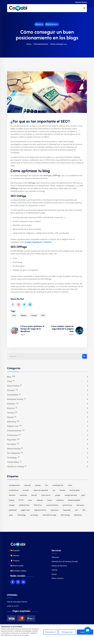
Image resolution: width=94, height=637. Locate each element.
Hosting (12, 412)
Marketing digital (74, 500)
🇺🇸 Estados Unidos (18, 571)
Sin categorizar (15, 453)
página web (25, 510)
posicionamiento (52, 505)
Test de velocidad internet (17, 602)
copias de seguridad (40, 490)
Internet (11, 417)
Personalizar (49, 632)
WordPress (78, 515)
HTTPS (21, 500)
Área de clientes (81, 2)
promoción (80, 505)
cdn (46, 485)
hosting (11, 500)
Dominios (12, 403)
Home (28, 44)
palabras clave (24, 505)
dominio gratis (75, 490)
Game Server (46, 495)
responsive (54, 510)
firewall (34, 495)
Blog (11, 376)
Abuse (54, 574)
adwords (27, 485)
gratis (83, 495)
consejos (26, 490)
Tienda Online (14, 462)
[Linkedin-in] (23, 582)
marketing (59, 500)
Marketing (39, 24)
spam (11, 515)
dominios (12, 495)
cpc (54, 490)
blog (14, 315)
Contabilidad (14, 394)
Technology (13, 457)
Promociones (14, 435)
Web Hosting (65, 515)
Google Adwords (71, 495)
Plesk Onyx (38, 505)
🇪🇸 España (14, 550)
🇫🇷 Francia (14, 560)
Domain (62, 490)
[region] (47, 630)
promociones (67, 505)
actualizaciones (14, 485)
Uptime (54, 570)
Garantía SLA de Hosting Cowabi (65, 561)
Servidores (13, 444)
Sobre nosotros (58, 578)
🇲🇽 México (14, 555)
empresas (23, 495)
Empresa (12, 408)
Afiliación (55, 557)
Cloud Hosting (14, 385)
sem (76, 510)
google (57, 495)
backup (38, 485)
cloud (70, 485)
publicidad (13, 510)
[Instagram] (18, 582)
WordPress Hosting (16, 466)
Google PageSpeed (33, 242)
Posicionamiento (52, 24)
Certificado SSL (58, 485)
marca (49, 500)
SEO (43, 315)
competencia (13, 490)
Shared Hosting (15, 448)
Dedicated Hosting (16, 399)
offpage (23, 315)
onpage (33, 315)
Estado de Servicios (59, 566)
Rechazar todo (67, 632)
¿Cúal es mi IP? (13, 606)
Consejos (12, 390)
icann (30, 500)
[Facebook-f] (12, 582)
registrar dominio (40, 510)
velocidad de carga (49, 515)
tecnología (34, 515)
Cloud (11, 381)
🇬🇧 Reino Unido (16, 565)
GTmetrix (48, 242)
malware (39, 500)
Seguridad (13, 439)
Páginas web (14, 426)
